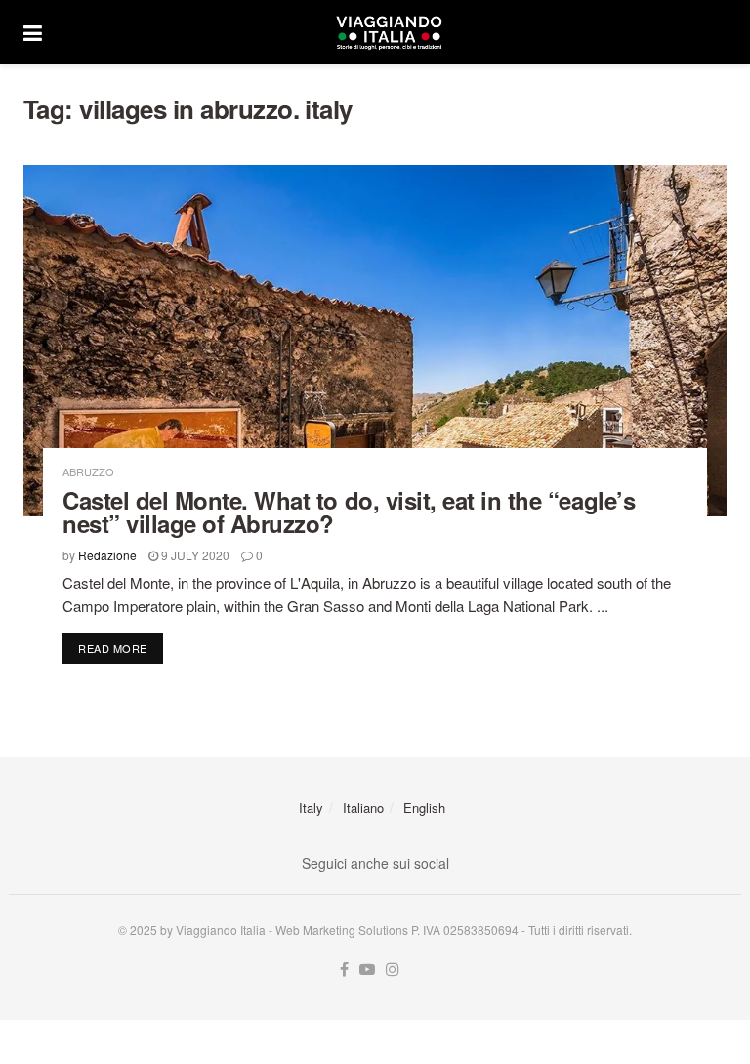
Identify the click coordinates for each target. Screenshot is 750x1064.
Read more (120, 647)
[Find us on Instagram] (392, 970)
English (424, 807)
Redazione (107, 555)
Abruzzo (88, 472)
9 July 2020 (193, 555)
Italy (311, 807)
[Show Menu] (32, 32)
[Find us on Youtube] (367, 970)
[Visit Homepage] (388, 32)
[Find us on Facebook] (344, 970)
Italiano (363, 807)
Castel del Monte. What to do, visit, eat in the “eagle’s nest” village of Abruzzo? (348, 511)
